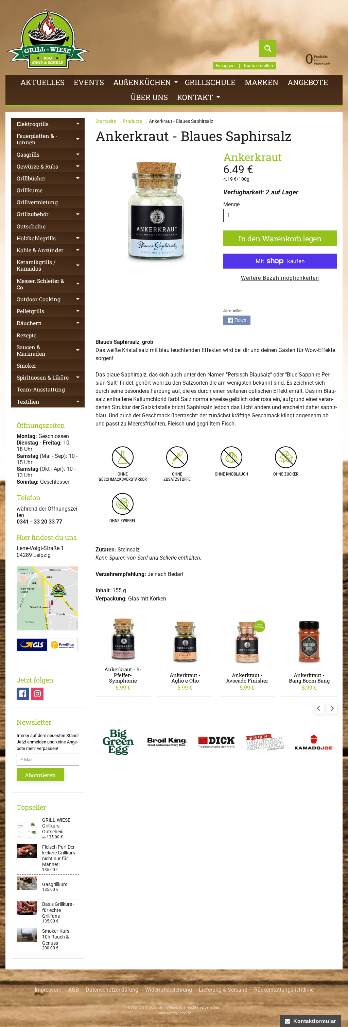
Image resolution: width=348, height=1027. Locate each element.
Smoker (26, 365)
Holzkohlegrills (51, 239)
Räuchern (51, 324)
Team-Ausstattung (41, 389)
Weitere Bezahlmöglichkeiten (280, 278)
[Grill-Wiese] (47, 38)
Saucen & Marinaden (51, 350)
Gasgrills (51, 155)
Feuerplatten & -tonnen (51, 139)
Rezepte (26, 335)
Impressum (48, 989)
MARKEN (261, 82)
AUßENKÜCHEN (146, 83)
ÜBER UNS (149, 97)
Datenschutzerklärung (112, 989)
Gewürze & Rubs (51, 167)
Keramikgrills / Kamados (51, 265)
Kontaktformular (313, 1021)
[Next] (332, 708)
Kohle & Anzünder (51, 251)
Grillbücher (51, 179)
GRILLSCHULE (210, 82)
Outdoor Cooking (51, 300)
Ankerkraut (252, 157)
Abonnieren (40, 775)
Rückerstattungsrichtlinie (284, 989)
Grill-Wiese (167, 1007)
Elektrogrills (51, 125)
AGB (73, 989)
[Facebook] (23, 694)
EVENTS (89, 82)
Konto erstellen (258, 66)
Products (132, 121)
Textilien (51, 402)
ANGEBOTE (308, 82)
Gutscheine (31, 226)
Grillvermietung (37, 202)
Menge (231, 204)
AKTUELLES (42, 82)
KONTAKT (199, 98)
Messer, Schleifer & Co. (51, 284)
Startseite (105, 121)
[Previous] (319, 708)
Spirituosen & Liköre (51, 378)
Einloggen (225, 66)
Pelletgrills (51, 312)
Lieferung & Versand (223, 989)
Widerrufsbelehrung (168, 989)
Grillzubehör (51, 215)
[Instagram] (37, 694)
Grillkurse (29, 190)
